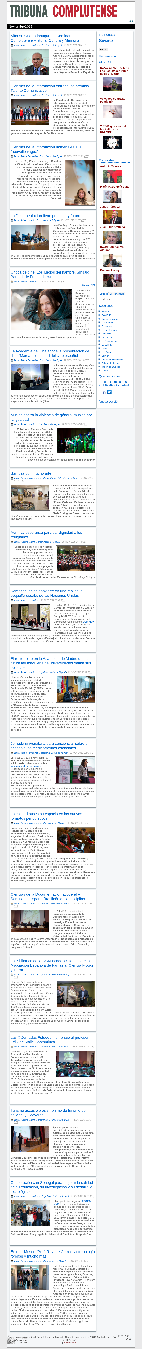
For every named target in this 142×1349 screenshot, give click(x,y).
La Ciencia (107, 337)
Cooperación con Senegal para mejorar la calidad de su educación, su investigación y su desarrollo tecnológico (52, 1187)
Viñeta (105, 371)
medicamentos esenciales (26, 766)
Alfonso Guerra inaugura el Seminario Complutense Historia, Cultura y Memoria (45, 38)
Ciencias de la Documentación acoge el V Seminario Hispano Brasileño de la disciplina (48, 896)
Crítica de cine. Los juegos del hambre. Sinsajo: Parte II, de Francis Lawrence (50, 274)
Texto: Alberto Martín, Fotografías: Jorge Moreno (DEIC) (42, 903)
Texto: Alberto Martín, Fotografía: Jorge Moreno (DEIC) (41, 974)
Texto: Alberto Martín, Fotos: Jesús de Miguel (37, 424)
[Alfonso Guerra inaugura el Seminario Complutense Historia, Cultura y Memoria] (53, 75)
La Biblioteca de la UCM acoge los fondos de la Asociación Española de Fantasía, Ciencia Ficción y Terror (52, 965)
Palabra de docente (111, 363)
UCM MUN (88, 621)
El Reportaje (107, 322)
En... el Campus (109, 330)
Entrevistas (106, 160)
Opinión (105, 356)
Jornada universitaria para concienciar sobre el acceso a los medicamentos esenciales (49, 745)
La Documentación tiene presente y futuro (45, 216)
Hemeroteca (107, 56)
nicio (131, 21)
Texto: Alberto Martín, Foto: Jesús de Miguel (36, 220)
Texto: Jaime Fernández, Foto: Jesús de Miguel (38, 45)
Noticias (105, 311)
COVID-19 (106, 62)
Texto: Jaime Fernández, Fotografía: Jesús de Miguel (41, 753)
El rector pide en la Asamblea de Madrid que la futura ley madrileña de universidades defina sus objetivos (51, 663)
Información (69, 1342)
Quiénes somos (110, 376)
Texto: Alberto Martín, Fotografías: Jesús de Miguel (40, 672)
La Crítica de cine (110, 341)
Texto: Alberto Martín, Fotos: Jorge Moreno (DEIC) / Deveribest (45, 478)
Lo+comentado (117, 294)
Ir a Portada (107, 34)
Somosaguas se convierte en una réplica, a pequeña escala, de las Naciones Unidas (47, 593)
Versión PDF (88, 285)
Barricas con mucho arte (31, 473)
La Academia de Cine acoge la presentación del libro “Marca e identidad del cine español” (50, 353)
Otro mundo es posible (112, 359)
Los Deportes (108, 352)
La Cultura (107, 345)
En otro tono (107, 326)
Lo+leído (104, 294)
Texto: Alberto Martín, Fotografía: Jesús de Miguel (39, 823)
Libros (105, 348)
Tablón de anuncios (111, 367)
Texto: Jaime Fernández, (26, 281)
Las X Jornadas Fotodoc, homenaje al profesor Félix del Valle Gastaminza (49, 1039)
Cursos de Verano (110, 319)
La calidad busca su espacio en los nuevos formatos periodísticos (46, 816)
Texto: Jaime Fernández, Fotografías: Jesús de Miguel (41, 1196)
